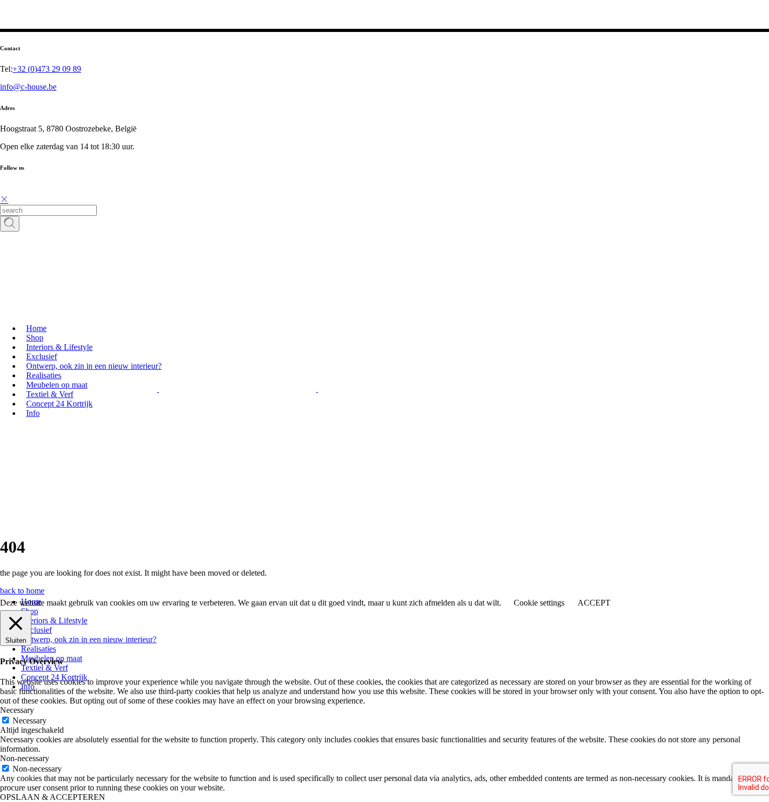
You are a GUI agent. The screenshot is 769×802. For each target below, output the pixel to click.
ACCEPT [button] (594, 602)
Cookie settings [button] (539, 602)
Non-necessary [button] (24, 758)
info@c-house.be (28, 86)
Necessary (30, 720)
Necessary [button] (17, 710)
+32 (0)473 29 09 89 (47, 68)
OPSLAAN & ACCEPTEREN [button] (52, 797)
